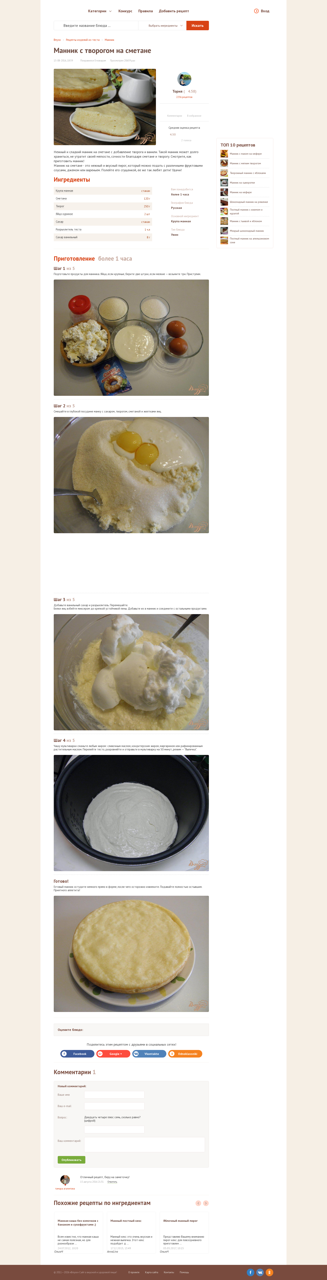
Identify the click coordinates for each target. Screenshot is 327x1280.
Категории (97, 11)
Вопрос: (62, 1117)
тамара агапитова (65, 1188)
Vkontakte (152, 1054)
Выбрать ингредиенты (163, 25)
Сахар (59, 221)
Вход (265, 11)
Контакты (169, 1272)
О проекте (133, 1272)
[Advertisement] (131, 563)
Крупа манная (64, 190)
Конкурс (125, 11)
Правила (145, 11)
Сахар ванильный (66, 237)
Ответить (112, 1181)
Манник (109, 40)
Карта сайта (151, 1272)
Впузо (57, 40)
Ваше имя (64, 1094)
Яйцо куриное (64, 214)
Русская (176, 208)
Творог (60, 206)
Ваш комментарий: (69, 1141)
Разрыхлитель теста (68, 229)
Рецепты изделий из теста (83, 40)
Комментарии (174, 115)
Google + (116, 1054)
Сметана (61, 198)
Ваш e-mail (64, 1106)
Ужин (174, 234)
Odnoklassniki (187, 1054)
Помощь (184, 1272)
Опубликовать (72, 1160)
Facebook (79, 1054)
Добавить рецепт (174, 11)
